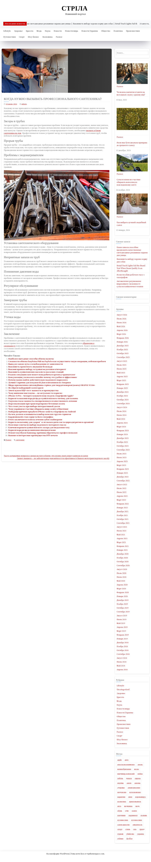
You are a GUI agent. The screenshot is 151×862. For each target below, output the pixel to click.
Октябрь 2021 (122, 519)
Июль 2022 (121, 488)
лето (119, 806)
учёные (120, 838)
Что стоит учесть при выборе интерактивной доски (34, 406)
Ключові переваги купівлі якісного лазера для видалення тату (39, 427)
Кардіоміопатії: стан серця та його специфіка (30, 417)
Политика (118, 31)
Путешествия (9, 37)
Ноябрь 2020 (122, 557)
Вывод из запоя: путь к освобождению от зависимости (35, 364)
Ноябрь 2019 (122, 604)
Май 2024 (121, 419)
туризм (120, 834)
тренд (142, 829)
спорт (119, 829)
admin (24, 104)
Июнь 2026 (121, 322)
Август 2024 (122, 407)
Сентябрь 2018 (123, 654)
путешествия (136, 820)
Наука (47, 31)
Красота (29, 31)
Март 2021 (121, 542)
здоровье (121, 787)
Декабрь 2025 (122, 345)
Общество (105, 31)
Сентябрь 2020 (123, 565)
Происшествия (133, 31)
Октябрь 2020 (122, 561)
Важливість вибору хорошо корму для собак (132, 260)
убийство (130, 834)
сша (134, 829)
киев (130, 797)
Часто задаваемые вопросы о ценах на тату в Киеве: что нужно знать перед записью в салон (46, 455)
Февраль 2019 (123, 635)
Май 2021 (121, 534)
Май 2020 (121, 581)
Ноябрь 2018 (122, 646)
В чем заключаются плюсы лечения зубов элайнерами (35, 419)
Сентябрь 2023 (123, 449)
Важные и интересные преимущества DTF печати (33, 435)
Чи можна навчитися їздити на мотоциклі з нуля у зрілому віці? (131, 93)
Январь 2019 (122, 638)
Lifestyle (7, 31)
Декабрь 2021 (122, 511)
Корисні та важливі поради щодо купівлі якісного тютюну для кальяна (43, 398)
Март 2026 (121, 334)
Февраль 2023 (123, 469)
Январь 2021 (122, 550)
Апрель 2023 (122, 461)
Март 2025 (121, 380)
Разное (59, 37)
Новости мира (71, 31)
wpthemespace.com (95, 853)
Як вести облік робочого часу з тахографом (130, 276)
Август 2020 (122, 569)
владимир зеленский (126, 774)
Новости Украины (89, 31)
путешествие (122, 820)
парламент (133, 815)
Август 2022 (122, 484)
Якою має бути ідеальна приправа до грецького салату (132, 144)
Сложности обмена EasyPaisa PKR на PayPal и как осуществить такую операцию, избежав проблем (57, 361)
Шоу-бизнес (33, 37)
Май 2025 (121, 372)
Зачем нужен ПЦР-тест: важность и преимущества (33, 390)
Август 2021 (122, 527)
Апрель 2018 (122, 669)
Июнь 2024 (121, 415)
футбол (129, 838)
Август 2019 (122, 615)
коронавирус (140, 797)
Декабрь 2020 (122, 554)
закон (129, 783)
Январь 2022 (122, 507)
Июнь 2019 (121, 619)
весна (136, 769)
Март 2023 (121, 465)
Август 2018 (122, 658)
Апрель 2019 (122, 627)
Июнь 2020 (121, 577)
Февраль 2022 (123, 503)
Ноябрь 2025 (122, 349)
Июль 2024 (121, 411)
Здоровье (18, 31)
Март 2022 (121, 500)
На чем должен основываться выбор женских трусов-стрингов (39, 414)
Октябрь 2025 (122, 353)
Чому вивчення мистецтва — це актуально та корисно (35, 393)
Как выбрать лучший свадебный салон (131, 223)
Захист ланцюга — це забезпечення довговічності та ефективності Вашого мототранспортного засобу (63, 458)
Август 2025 (122, 361)
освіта (134, 811)
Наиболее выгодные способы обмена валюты (31, 358)
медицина (128, 806)
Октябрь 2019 (122, 608)
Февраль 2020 (123, 592)
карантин (121, 797)
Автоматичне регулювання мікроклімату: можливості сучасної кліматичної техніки (130, 284)
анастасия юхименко (126, 764)
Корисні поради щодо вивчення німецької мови (32, 430)
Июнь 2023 (121, 457)
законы (137, 783)
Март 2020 (121, 588)
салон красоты (123, 824)
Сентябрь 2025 (123, 357)
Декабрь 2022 (122, 476)
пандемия (121, 815)
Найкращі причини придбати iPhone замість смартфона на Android (42, 411)
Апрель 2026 (122, 330)
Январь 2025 (122, 388)
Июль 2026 (121, 318)
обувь (119, 811)
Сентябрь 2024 (123, 403)
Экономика (47, 37)
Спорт (22, 37)
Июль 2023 (121, 453)
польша (144, 815)
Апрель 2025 (122, 376)
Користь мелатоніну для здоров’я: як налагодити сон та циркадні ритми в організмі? (51, 422)
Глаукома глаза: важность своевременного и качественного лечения (42, 401)
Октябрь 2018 (122, 650)
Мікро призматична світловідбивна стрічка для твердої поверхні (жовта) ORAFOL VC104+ (51, 385)
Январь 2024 (122, 434)
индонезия (121, 792)
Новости (58, 31)
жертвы (120, 783)
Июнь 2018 (121, 662)
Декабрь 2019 (122, 600)
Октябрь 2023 (122, 446)
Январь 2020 (122, 596)
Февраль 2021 (123, 546)
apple (119, 760)
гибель (120, 778)
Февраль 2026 (123, 338)
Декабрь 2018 (122, 642)
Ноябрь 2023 (122, 442)
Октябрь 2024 (122, 399)
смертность (137, 824)
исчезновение (135, 792)
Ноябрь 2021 (122, 515)
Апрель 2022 (122, 496)
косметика (121, 801)
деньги (129, 778)
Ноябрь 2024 (122, 395)
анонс (140, 764)
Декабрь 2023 (122, 438)
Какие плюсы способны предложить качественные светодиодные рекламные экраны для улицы (132, 251)
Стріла (75, 8)
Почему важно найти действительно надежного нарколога (38, 380)
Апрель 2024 (122, 422)
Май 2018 (121, 665)
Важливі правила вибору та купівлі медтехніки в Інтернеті (37, 369)
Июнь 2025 (121, 368)
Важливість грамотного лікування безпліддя (30, 366)
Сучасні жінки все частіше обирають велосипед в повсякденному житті (128, 182)
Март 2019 (121, 631)
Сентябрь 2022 (123, 480)
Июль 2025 (121, 365)
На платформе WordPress (58, 853)
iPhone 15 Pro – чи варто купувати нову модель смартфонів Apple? (41, 395)
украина (140, 834)
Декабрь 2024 (122, 392)
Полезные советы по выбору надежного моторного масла (37, 425)
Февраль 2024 (123, 430)
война (140, 774)
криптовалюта (135, 801)
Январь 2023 (122, 473)
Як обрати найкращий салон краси (25, 388)
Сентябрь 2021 (123, 523)
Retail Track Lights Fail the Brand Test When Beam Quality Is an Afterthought (131, 268)
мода (138, 806)
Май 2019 (121, 623)
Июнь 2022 (121, 492)
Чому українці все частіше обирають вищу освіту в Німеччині (38, 409)
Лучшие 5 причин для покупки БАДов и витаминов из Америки (39, 382)
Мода (39, 31)
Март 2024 (121, 426)
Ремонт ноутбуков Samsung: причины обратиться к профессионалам (42, 432)
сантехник (20, 440)
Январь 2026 (122, 342)
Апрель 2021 (122, 538)
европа (138, 778)
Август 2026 (122, 315)
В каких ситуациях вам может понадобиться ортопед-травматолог (41, 374)
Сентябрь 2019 (123, 611)
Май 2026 (121, 326)
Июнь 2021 (121, 530)
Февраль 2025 (123, 384)
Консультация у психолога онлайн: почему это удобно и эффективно (42, 377)
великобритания (124, 769)
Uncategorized (123, 689)
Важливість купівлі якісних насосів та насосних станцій (36, 372)
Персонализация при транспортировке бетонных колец (36, 403)
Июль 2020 (121, 573)
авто (126, 760)
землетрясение (134, 787)
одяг (127, 811)
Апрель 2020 (122, 584)
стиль (127, 829)
